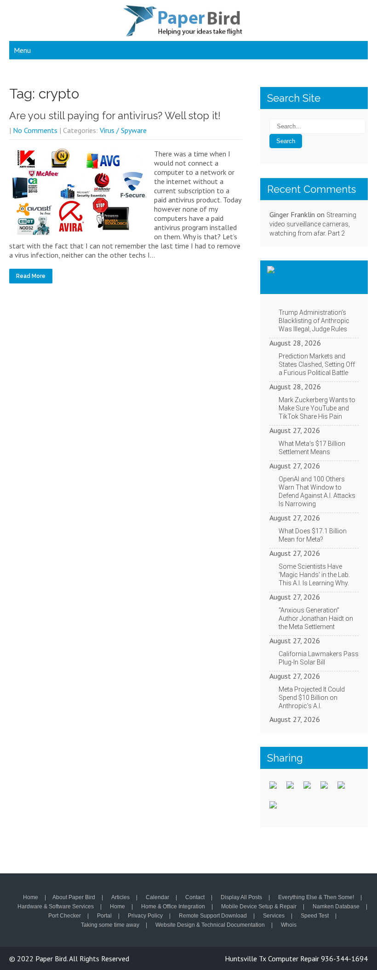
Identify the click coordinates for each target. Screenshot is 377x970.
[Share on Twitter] (293, 788)
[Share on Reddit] (310, 788)
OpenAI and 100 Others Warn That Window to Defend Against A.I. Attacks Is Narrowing (317, 491)
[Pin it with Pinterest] (327, 788)
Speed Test (315, 916)
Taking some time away (110, 925)
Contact (195, 898)
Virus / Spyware (123, 130)
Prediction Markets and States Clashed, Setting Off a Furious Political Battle (317, 364)
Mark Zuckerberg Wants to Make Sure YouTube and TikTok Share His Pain (317, 408)
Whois (289, 925)
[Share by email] (276, 808)
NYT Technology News (309, 277)
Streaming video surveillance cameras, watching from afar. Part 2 (312, 224)
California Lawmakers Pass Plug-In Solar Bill (319, 658)
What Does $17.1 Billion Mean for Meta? (313, 535)
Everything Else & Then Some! (316, 898)
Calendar (157, 898)
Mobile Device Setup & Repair (259, 907)
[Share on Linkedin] (344, 788)
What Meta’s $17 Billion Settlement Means (312, 448)
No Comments (35, 130)
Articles (120, 898)
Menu (22, 50)
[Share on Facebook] (276, 788)
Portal (104, 916)
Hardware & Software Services (55, 907)
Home (30, 898)
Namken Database (336, 907)
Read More (31, 276)
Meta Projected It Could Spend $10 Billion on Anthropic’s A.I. (312, 698)
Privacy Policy (145, 916)
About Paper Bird (73, 898)
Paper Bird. (52, 958)
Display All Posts (241, 898)
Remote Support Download (213, 916)
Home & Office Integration (173, 907)
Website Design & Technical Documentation (210, 925)
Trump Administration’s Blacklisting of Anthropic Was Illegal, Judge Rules (314, 321)
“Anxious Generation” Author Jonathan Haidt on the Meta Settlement (316, 618)
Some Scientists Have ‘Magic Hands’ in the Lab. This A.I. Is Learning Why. (314, 575)
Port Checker (64, 916)
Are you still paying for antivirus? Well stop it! (115, 115)
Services (274, 916)
